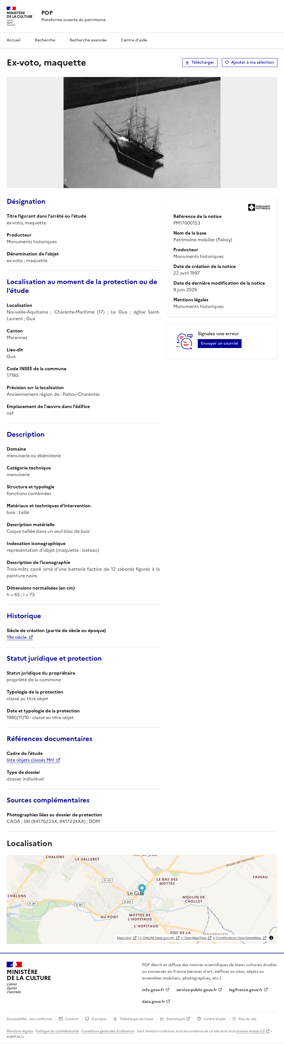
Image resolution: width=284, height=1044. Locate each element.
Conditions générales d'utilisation (108, 1031)
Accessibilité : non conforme (29, 1018)
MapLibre (124, 937)
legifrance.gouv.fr (246, 990)
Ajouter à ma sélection (252, 62)
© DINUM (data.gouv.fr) (157, 937)
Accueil (14, 40)
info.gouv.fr (153, 990)
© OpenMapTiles (193, 937)
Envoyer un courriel (219, 343)
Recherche (45, 40)
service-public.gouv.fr (196, 990)
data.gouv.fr (153, 1002)
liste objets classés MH (30, 760)
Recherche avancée (88, 40)
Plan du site (248, 1018)
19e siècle (17, 637)
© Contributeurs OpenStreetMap (237, 937)
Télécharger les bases (136, 1018)
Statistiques (175, 1018)
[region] (142, 899)
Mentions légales (20, 1031)
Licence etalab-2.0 (250, 1031)
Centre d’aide (214, 1018)
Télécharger (203, 62)
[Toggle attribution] (271, 937)
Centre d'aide (134, 40)
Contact (71, 1018)
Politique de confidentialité (57, 1031)
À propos (99, 1018)
